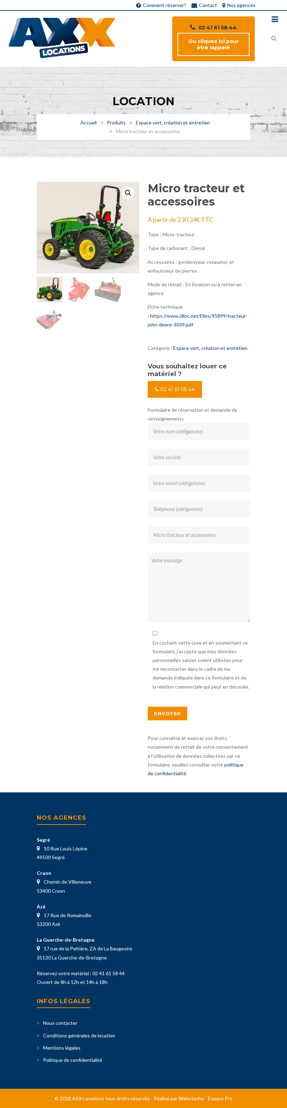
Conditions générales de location (79, 1035)
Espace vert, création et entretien (173, 122)
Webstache (191, 1098)
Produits (116, 122)
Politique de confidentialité (72, 1060)
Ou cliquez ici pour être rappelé (213, 44)
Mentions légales (61, 1048)
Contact (208, 5)
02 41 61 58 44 (217, 27)
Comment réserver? (164, 5)
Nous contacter (60, 1023)
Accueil (88, 122)
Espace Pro (220, 1098)
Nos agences (241, 5)
